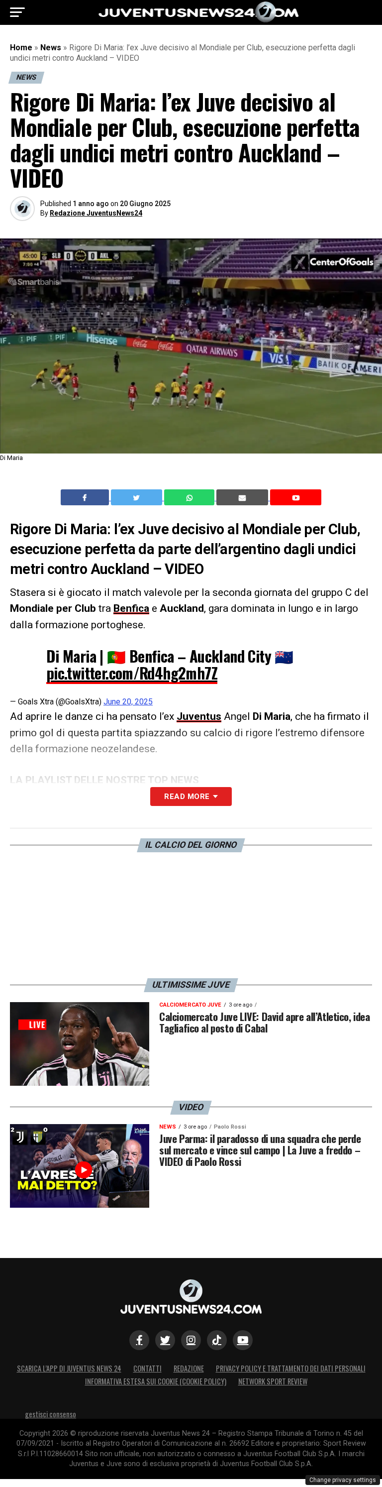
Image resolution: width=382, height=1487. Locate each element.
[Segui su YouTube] (243, 1340)
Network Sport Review (272, 1381)
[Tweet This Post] (137, 497)
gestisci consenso (50, 1414)
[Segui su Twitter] (165, 1340)
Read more (186, 796)
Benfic (128, 608)
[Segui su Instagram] (191, 1340)
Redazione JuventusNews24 (96, 213)
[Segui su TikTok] (217, 1340)
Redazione (189, 1368)
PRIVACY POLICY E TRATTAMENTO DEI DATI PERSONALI (291, 1368)
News (50, 47)
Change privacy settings (342, 1480)
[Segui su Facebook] (139, 1340)
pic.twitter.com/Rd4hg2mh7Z (131, 673)
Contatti (147, 1368)
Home (21, 47)
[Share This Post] (190, 497)
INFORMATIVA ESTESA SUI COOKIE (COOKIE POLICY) (155, 1381)
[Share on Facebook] (86, 497)
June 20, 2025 (128, 701)
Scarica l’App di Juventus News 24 (69, 1368)
